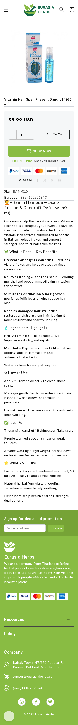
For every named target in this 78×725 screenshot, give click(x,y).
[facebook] (37, 180)
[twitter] (44, 180)
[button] (6, 9)
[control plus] (30, 135)
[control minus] (12, 135)
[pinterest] (52, 180)
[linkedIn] (59, 180)
